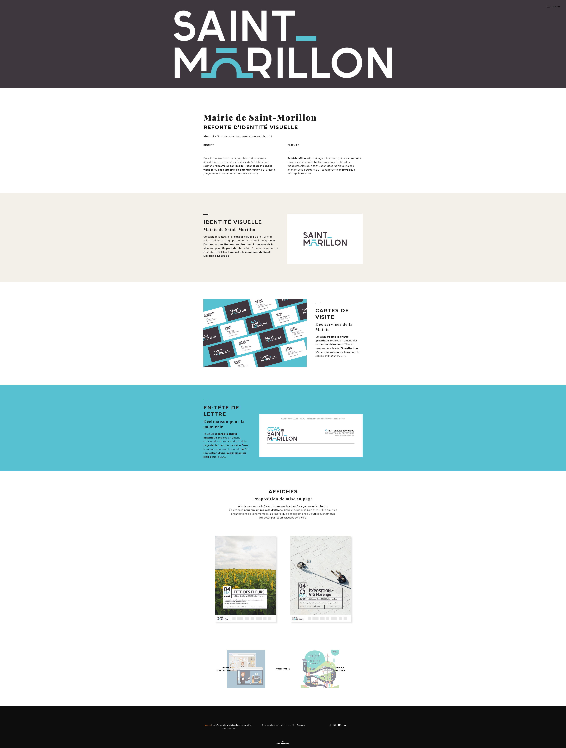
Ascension (283, 743)
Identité (208, 136)
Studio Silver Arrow (245, 173)
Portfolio (282, 669)
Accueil (208, 725)
